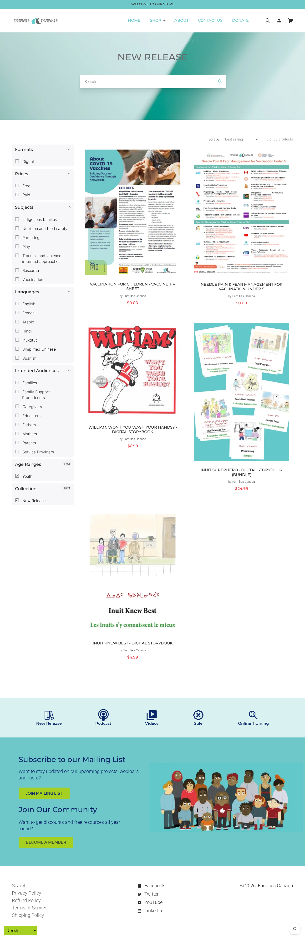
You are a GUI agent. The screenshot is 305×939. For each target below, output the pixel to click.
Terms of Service (29, 908)
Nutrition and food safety (44, 228)
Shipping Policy (28, 915)
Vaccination (32, 279)
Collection (25, 488)
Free (25, 185)
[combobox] (153, 81)
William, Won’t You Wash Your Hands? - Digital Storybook (132, 429)
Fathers (28, 424)
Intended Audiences (37, 370)
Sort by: (214, 139)
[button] (157, 20)
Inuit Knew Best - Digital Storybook (133, 643)
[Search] (220, 81)
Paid (25, 194)
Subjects (24, 207)
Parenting (30, 237)
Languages (27, 292)
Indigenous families (39, 219)
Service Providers (37, 452)
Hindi (26, 331)
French (28, 313)
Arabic (27, 322)
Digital (27, 161)
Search (19, 885)
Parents (28, 443)
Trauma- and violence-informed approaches (42, 258)
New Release (33, 500)
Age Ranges (28, 464)
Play (25, 246)
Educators (31, 415)
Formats (24, 149)
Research (30, 270)
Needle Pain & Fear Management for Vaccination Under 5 (242, 286)
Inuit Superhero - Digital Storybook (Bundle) (241, 472)
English (28, 303)
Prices (21, 173)
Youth (26, 476)
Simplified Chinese (38, 349)
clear (67, 463)
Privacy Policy (26, 893)
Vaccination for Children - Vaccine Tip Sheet (132, 286)
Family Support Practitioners (35, 394)
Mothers (29, 433)
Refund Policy (26, 900)
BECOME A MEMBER (46, 842)
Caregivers (31, 406)
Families (29, 382)
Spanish (28, 358)
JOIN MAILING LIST (44, 793)
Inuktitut (29, 340)
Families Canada (275, 885)
